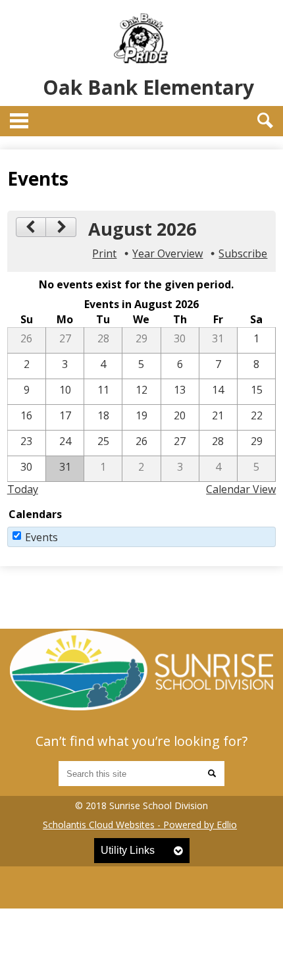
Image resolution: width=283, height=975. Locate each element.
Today (22, 489)
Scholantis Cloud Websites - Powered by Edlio (140, 824)
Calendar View (241, 489)
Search (265, 120)
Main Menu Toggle (19, 120)
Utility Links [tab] (128, 850)
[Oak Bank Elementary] (141, 670)
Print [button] (104, 253)
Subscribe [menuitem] (243, 253)
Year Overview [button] (167, 253)
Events (41, 537)
